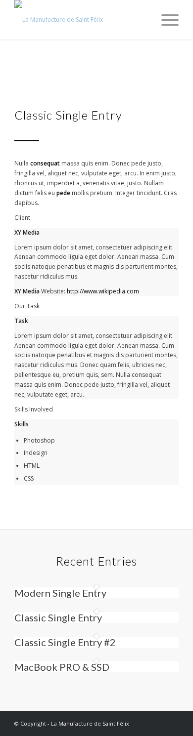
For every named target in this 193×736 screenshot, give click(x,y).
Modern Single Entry (60, 593)
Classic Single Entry (58, 617)
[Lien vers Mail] (171, 723)
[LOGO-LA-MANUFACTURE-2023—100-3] (79, 20)
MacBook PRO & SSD (61, 667)
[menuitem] (165, 20)
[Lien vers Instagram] (156, 723)
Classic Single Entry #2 (65, 642)
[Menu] (165, 20)
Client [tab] (22, 217)
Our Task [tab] (27, 306)
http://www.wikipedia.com (103, 291)
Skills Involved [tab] (33, 409)
